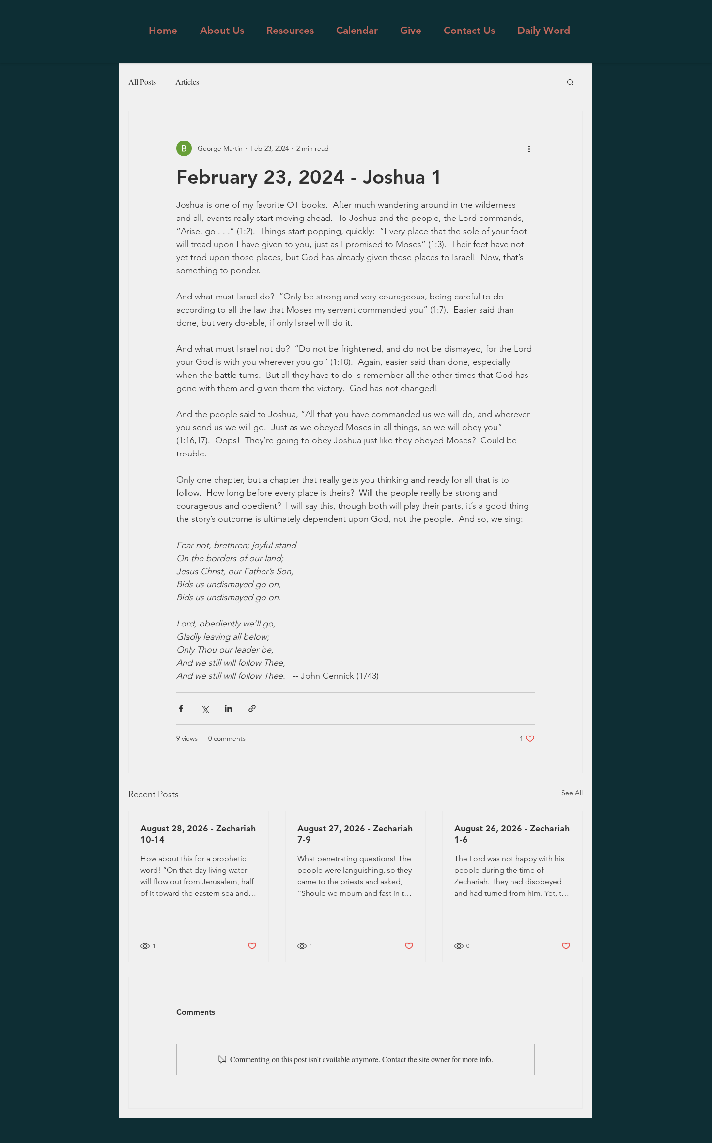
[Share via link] (252, 708)
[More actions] (529, 148)
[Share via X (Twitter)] (204, 708)
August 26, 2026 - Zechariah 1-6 (512, 834)
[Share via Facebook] (181, 708)
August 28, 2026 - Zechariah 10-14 (198, 834)
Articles (187, 82)
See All (572, 792)
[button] (221, 26)
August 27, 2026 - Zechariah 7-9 (355, 834)
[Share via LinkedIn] (228, 708)
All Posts (142, 82)
